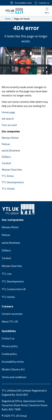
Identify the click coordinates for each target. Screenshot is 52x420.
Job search (8, 118)
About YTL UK (10, 321)
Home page (8, 112)
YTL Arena (8, 176)
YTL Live (7, 273)
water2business (11, 150)
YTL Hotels (8, 188)
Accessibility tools (23, 2)
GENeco (6, 157)
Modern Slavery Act (13, 369)
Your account (9, 125)
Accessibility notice (13, 361)
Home (8, 18)
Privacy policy (10, 346)
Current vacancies (12, 314)
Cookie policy (9, 354)
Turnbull (6, 163)
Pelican (6, 144)
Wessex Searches (12, 169)
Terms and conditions (14, 377)
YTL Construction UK (14, 289)
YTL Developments (13, 182)
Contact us (44, 2)
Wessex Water (10, 138)
